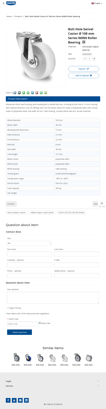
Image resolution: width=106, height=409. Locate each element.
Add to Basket (82, 75)
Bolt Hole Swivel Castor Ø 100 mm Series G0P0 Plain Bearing (53, 364)
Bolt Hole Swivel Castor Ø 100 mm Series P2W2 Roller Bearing (77, 364)
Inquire (81, 68)
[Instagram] (20, 400)
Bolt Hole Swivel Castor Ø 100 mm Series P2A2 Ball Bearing (16, 364)
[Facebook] (8, 400)
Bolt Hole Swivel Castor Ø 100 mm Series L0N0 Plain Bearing (65, 364)
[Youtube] (14, 400)
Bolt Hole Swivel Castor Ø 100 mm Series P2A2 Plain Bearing (41, 364)
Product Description (17, 98)
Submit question (19, 332)
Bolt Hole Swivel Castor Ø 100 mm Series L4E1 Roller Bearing (28, 364)
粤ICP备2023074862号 (53, 404)
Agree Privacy (15, 308)
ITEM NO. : (72, 46)
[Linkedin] (26, 400)
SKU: (70, 54)
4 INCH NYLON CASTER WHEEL (71, 212)
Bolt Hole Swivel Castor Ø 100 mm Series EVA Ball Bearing (89, 364)
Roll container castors (16, 212)
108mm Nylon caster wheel (41, 212)
